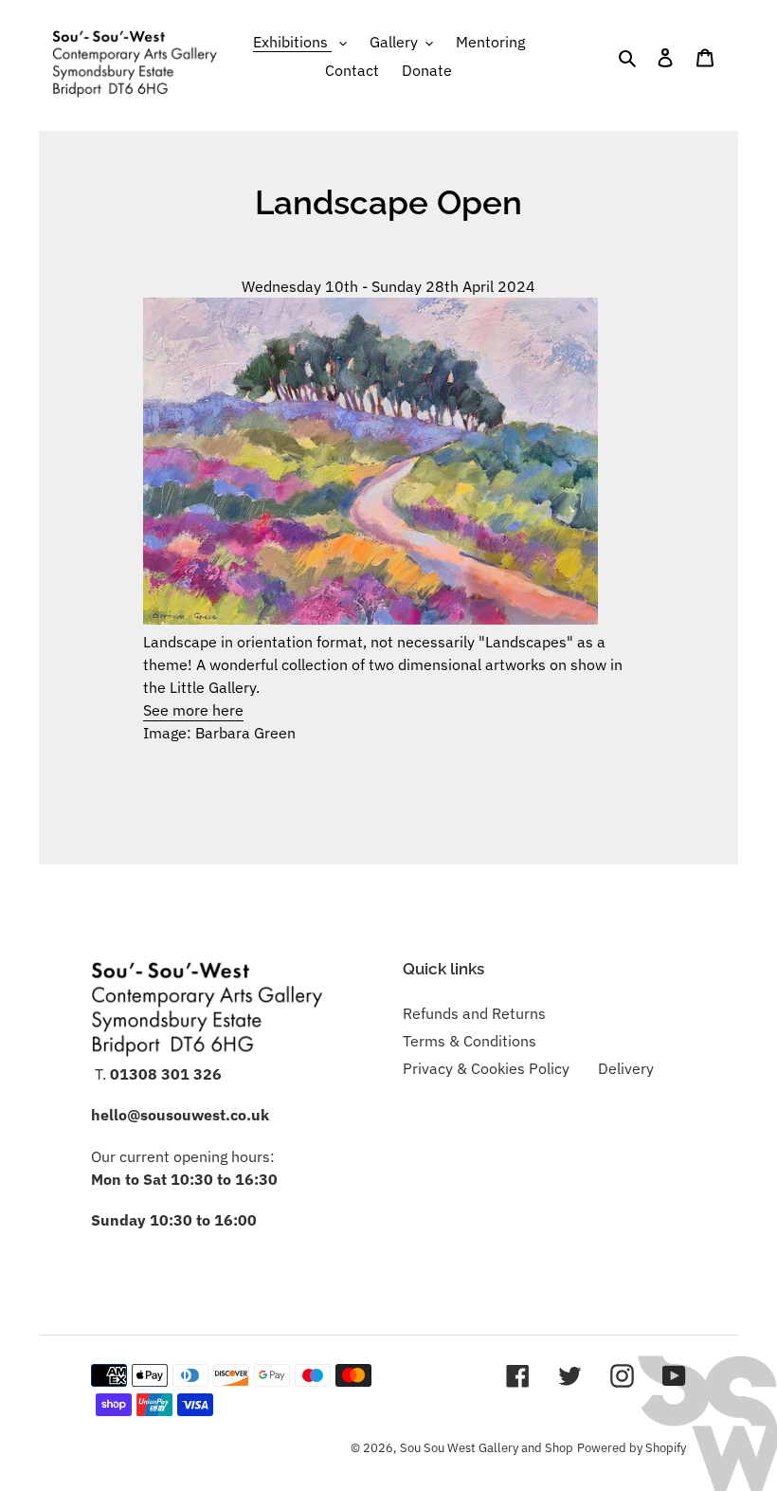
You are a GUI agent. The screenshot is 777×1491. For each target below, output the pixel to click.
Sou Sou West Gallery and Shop (486, 1448)
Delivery (626, 1068)
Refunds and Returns (474, 1013)
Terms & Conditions (469, 1040)
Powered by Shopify (631, 1448)
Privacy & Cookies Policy (486, 1068)
